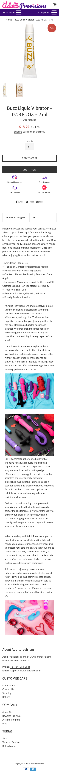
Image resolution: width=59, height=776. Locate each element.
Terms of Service (11, 742)
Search (5, 738)
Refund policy (9, 746)
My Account (8, 685)
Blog (4, 723)
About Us (7, 712)
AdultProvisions (37, 763)
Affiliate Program (11, 719)
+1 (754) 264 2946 (20, 666)
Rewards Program (11, 715)
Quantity (29, 141)
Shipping (18, 131)
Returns (6, 696)
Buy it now (29, 170)
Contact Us (8, 689)
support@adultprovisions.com (25, 670)
